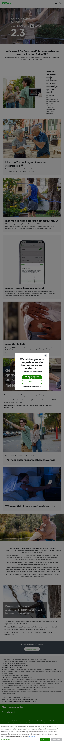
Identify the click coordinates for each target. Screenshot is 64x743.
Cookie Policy (32, 736)
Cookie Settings (5, 739)
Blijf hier (32, 382)
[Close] (45, 355)
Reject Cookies (56, 739)
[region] (32, 733)
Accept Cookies (45, 739)
